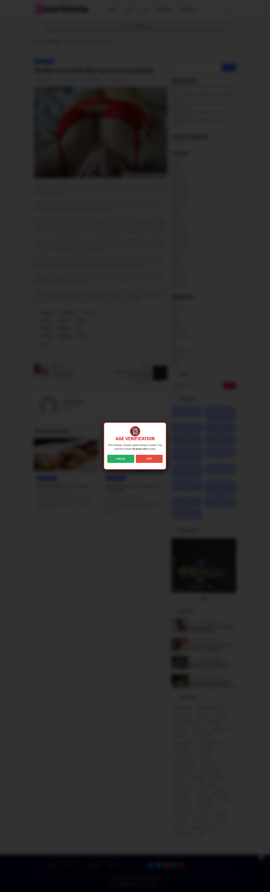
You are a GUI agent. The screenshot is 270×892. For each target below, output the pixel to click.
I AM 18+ (120, 458)
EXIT (149, 458)
